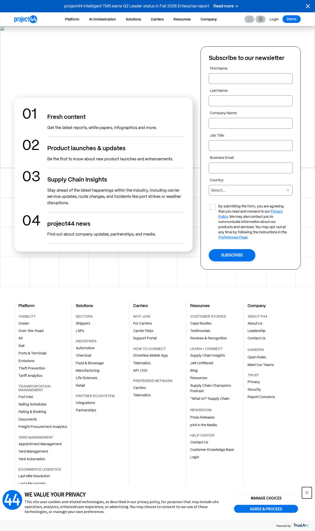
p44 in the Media (203, 425)
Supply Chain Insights (207, 355)
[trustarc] (300, 526)
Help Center (202, 435)
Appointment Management (40, 444)
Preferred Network (153, 381)
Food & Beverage (90, 363)
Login (274, 19)
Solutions (133, 19)
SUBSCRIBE (232, 255)
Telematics (142, 363)
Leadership (257, 331)
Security (254, 389)
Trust (253, 375)
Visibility (27, 316)
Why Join (141, 316)
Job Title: (217, 135)
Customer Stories (208, 316)
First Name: (219, 68)
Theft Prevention (31, 368)
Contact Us (199, 442)
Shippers (83, 323)
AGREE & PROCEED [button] (266, 508)
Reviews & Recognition (208, 338)
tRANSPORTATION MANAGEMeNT (34, 388)
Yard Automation (31, 459)
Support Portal (145, 338)
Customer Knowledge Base (212, 449)
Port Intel (25, 397)
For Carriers (142, 323)
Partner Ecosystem (95, 396)
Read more (223, 6)
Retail (80, 385)
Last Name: (219, 90)
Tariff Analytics (30, 375)
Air (20, 338)
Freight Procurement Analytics (42, 426)
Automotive (85, 348)
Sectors (84, 316)
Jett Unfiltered (201, 363)
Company (209, 19)
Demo (292, 19)
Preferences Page (233, 237)
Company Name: (223, 113)
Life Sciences (86, 378)
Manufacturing (87, 370)
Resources (182, 19)
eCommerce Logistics (39, 469)
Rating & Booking (32, 411)
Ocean (23, 323)
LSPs (80, 331)
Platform (72, 19)
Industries (86, 341)
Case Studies (200, 323)
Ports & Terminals (32, 353)
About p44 (257, 316)
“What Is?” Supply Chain (209, 398)
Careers (256, 350)
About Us (255, 323)
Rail (21, 346)
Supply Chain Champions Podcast (210, 388)
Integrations (85, 403)
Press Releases (202, 417)
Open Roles (257, 357)
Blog (194, 370)
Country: (217, 180)
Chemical (83, 355)
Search (249, 19)
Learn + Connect (206, 349)
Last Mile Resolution (34, 476)
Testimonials (200, 331)
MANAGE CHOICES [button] (266, 497)
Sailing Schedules (32, 404)
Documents (27, 419)
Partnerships (86, 410)
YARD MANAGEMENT (35, 437)
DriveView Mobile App (150, 355)
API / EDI (140, 370)
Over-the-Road (31, 331)
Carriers (157, 19)
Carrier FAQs (143, 331)
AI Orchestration (102, 19)
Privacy (254, 382)
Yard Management (33, 451)
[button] (307, 6)
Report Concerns (261, 397)
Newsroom (200, 410)
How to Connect (149, 349)
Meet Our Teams (261, 365)
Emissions (26, 361)
